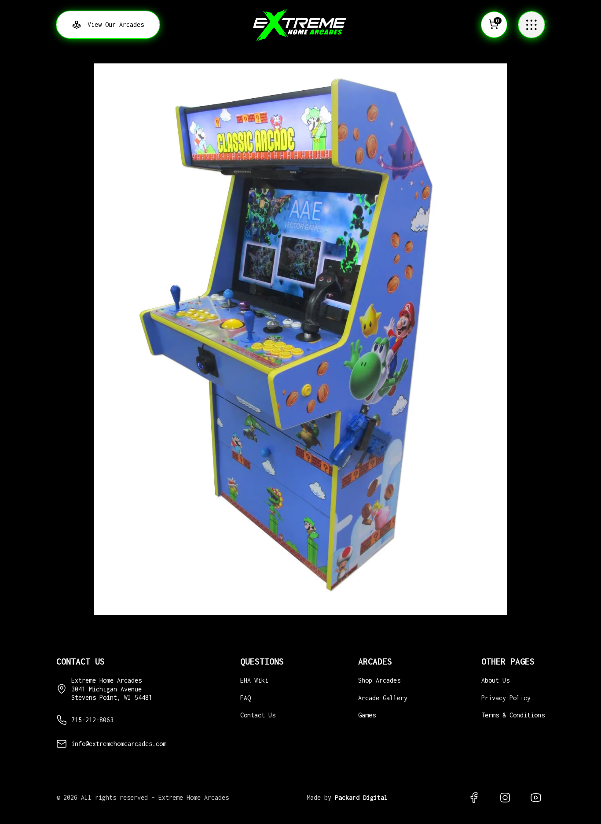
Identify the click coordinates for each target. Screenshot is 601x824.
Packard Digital (361, 797)
